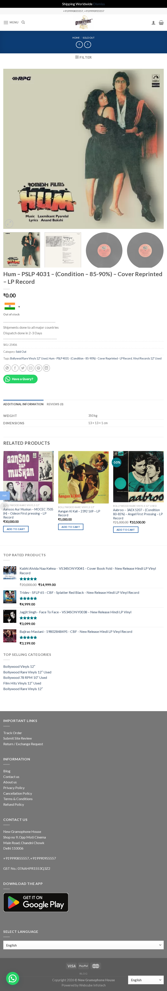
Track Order (12, 733)
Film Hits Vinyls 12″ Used (22, 683)
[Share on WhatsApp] (7, 368)
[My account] (153, 22)
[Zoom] (9, 223)
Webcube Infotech (92, 985)
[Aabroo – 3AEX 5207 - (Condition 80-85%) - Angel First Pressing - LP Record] (138, 476)
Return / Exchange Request (23, 744)
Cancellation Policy (17, 793)
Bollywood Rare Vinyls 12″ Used (27, 672)
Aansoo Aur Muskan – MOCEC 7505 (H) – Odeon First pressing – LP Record (28, 513)
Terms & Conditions (18, 799)
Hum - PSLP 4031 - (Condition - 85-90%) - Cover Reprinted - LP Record (90, 358)
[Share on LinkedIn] (46, 368)
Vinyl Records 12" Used (147, 358)
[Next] (155, 149)
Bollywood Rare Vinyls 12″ (23, 689)
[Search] (23, 22)
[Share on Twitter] (23, 368)
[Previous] (12, 149)
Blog (6, 771)
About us (10, 782)
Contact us (11, 776)
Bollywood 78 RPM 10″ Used (25, 677)
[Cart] (161, 22)
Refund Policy (13, 804)
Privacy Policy (14, 788)
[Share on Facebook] (15, 368)
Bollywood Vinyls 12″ (19, 666)
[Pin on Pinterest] (38, 368)
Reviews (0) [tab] (55, 404)
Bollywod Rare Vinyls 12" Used (29, 358)
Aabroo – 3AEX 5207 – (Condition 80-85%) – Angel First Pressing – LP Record (138, 514)
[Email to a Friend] (30, 368)
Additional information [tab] (23, 404)
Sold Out (89, 37)
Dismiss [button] (99, 4)
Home (76, 37)
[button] (12, 978)
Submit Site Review (17, 738)
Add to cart (16, 529)
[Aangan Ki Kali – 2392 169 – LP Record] (83, 477)
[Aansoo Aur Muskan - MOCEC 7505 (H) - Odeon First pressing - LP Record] (28, 476)
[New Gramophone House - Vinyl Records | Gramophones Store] (83, 22)
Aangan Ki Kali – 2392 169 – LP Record (79, 513)
